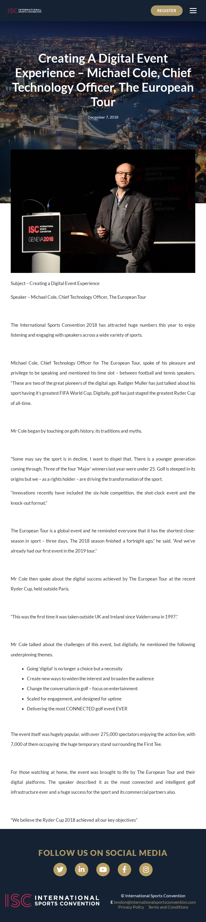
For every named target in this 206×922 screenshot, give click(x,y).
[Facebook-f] (124, 869)
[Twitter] (60, 869)
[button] (193, 11)
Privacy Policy (131, 906)
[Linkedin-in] (81, 869)
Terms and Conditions (168, 906)
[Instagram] (146, 869)
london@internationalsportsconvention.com (155, 902)
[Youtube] (103, 869)
